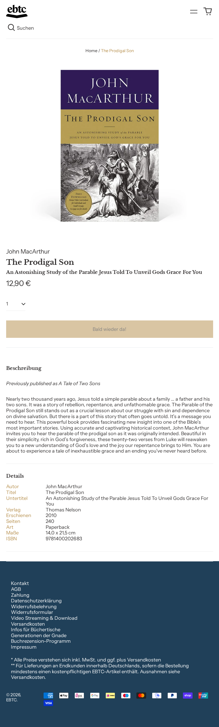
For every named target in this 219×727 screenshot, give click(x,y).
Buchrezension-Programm (41, 641)
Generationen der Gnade (39, 635)
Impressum (24, 647)
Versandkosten (28, 624)
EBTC (11, 699)
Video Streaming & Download (44, 618)
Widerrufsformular (32, 612)
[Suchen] (11, 28)
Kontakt (20, 583)
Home (91, 50)
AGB (16, 589)
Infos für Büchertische (35, 630)
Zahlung (20, 595)
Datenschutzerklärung (36, 601)
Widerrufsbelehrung (34, 607)
